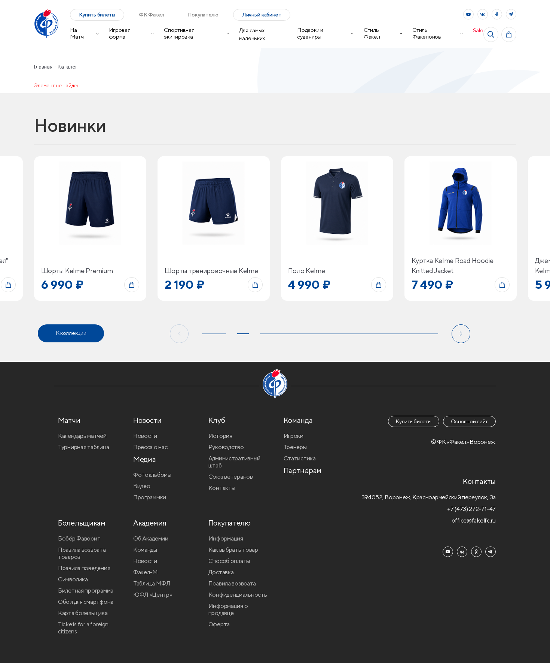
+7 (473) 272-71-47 (471, 508)
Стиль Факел (372, 33)
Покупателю (203, 15)
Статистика (300, 458)
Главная (44, 67)
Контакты (221, 487)
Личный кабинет (261, 15)
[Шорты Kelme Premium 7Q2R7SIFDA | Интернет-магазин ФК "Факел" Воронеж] (90, 202)
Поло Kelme (306, 271)
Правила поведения (84, 568)
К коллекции (71, 333)
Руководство (226, 447)
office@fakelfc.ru (474, 520)
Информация (225, 538)
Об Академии (150, 538)
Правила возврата (232, 583)
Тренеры (295, 447)
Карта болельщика (83, 613)
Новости (145, 435)
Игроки (293, 435)
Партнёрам (302, 470)
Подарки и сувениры (310, 33)
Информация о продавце (228, 609)
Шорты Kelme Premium (77, 271)
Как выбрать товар (233, 549)
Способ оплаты (229, 560)
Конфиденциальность (237, 594)
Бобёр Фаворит (79, 538)
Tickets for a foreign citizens (83, 628)
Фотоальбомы (152, 474)
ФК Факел (151, 15)
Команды (145, 549)
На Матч (77, 33)
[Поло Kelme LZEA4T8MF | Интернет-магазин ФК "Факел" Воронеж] (337, 202)
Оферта (219, 624)
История (220, 435)
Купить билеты (97, 15)
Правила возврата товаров (82, 553)
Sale (478, 30)
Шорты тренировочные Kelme (211, 271)
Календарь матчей (82, 435)
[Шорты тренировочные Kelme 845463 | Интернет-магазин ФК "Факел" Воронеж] (214, 202)
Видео (141, 486)
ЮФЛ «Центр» (152, 594)
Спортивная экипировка (179, 33)
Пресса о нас (150, 447)
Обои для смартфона (85, 601)
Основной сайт (469, 421)
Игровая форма (120, 33)
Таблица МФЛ (152, 583)
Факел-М (145, 572)
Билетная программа (85, 590)
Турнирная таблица (83, 447)
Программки (149, 497)
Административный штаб (234, 462)
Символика (73, 579)
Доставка (221, 572)
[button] (179, 333)
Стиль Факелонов (426, 33)
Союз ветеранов (230, 476)
